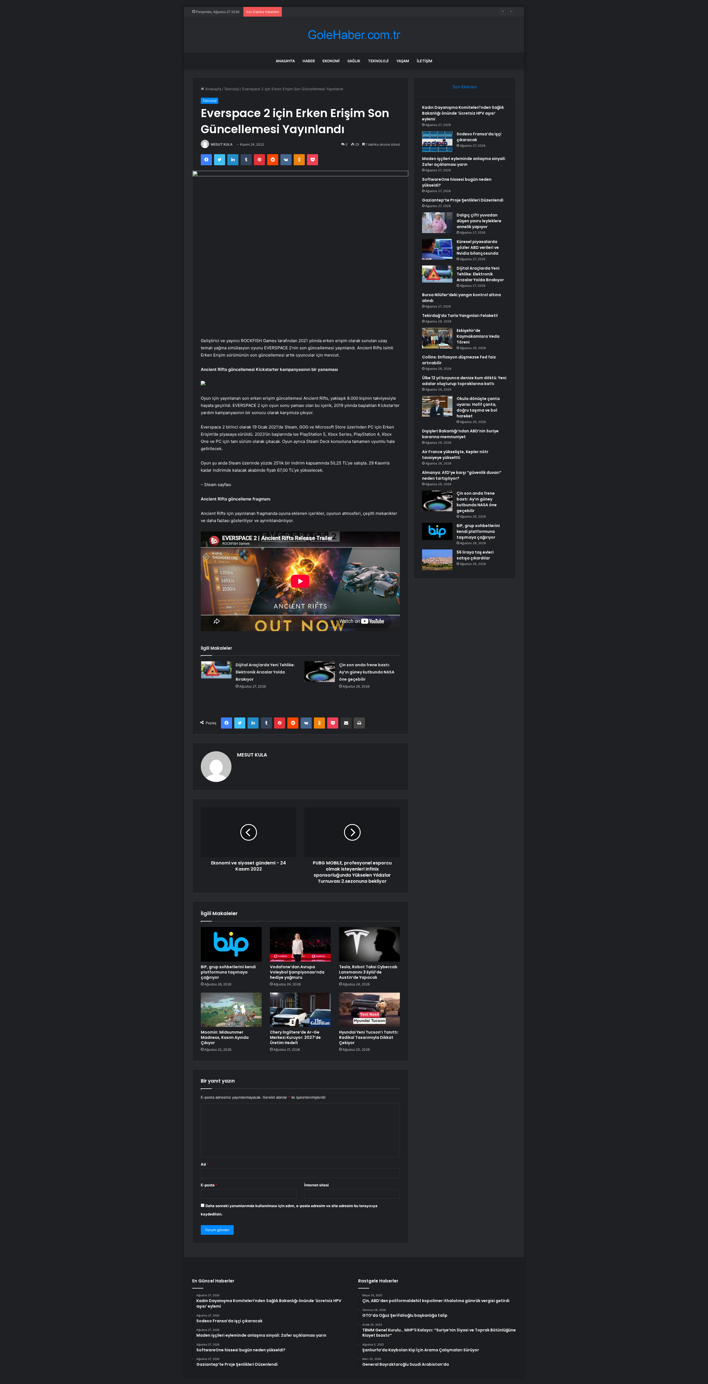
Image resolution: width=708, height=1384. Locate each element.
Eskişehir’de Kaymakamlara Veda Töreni (478, 336)
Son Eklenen (464, 86)
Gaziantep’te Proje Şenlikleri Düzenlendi (462, 200)
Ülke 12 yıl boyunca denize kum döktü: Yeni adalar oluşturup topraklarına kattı (464, 380)
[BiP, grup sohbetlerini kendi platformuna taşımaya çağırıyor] (231, 944)
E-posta (209, 1185)
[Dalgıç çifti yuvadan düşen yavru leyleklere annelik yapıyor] (437, 222)
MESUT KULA (222, 144)
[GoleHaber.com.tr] (354, 35)
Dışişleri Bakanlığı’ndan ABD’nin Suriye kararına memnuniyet (460, 434)
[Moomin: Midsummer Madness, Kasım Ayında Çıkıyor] (231, 1010)
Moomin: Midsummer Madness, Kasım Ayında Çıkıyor (225, 1037)
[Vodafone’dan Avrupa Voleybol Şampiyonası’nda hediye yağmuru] (300, 944)
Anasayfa (285, 61)
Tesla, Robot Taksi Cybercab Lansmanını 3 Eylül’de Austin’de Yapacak (368, 972)
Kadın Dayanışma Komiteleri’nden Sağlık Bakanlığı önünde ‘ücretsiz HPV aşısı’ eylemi (463, 113)
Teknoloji (378, 61)
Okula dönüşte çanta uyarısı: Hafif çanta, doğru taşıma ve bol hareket (478, 407)
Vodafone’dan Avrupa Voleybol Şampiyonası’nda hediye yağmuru (297, 972)
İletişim (424, 61)
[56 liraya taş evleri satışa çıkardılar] (437, 559)
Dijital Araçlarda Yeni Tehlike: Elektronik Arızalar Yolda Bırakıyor (265, 672)
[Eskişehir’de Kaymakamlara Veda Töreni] (437, 338)
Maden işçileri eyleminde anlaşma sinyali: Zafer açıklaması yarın (339, 11)
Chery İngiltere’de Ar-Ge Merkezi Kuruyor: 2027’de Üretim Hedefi (295, 1037)
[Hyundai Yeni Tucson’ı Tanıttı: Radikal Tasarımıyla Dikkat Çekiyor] (369, 1010)
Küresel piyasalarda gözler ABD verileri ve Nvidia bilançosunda (478, 247)
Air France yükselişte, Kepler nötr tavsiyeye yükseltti (455, 454)
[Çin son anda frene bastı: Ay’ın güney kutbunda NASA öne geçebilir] (319, 671)
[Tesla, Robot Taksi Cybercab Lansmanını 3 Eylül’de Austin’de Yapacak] (369, 944)
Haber (309, 61)
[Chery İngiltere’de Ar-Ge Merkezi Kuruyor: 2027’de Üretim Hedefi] (300, 1010)
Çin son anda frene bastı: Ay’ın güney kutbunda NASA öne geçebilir (366, 672)
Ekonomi (331, 61)
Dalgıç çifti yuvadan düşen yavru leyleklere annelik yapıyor (479, 220)
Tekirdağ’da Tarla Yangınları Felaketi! (460, 315)
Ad (205, 1164)
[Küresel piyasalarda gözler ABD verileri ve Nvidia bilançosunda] (437, 249)
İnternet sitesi (316, 1185)
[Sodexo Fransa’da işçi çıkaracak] (437, 141)
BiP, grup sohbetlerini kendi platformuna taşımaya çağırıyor (228, 972)
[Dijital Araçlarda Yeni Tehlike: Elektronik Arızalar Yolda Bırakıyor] (216, 669)
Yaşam (402, 61)
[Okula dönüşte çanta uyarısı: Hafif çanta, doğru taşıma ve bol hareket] (437, 406)
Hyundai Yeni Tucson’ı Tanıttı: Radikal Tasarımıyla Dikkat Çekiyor (369, 1037)
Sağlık (353, 61)
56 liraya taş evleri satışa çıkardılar (475, 555)
